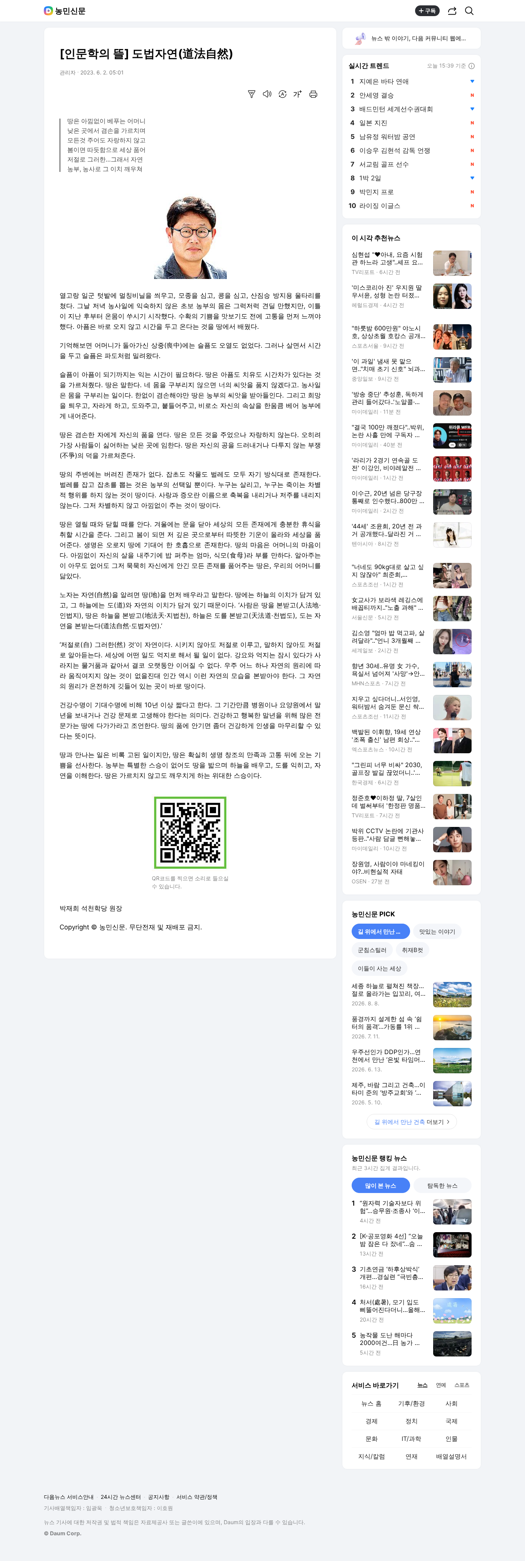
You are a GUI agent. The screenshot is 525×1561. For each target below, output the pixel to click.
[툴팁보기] (472, 66)
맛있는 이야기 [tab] (437, 931)
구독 (430, 10)
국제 (451, 1421)
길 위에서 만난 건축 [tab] (382, 931)
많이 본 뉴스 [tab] (380, 1185)
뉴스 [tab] (422, 1384)
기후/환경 (411, 1403)
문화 (372, 1438)
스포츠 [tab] (461, 1384)
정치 (411, 1421)
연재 (411, 1456)
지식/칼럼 (371, 1456)
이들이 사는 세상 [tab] (379, 968)
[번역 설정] (282, 94)
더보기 (409, 1121)
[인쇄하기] (313, 94)
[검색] (471, 11)
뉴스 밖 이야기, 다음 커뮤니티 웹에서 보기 (425, 38)
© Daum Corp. (62, 1533)
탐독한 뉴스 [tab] (442, 1185)
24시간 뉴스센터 (121, 1496)
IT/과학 (411, 1438)
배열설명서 (451, 1456)
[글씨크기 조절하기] (298, 94)
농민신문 (70, 11)
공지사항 (158, 1496)
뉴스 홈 (371, 1403)
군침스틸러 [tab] (372, 950)
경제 (372, 1421)
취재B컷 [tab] (412, 950)
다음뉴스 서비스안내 (69, 1496)
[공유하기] (452, 11)
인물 (451, 1438)
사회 (451, 1403)
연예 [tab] (441, 1384)
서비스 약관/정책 (197, 1496)
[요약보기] (251, 94)
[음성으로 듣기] (267, 94)
